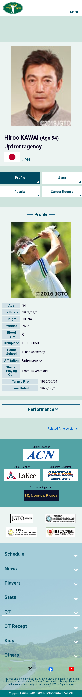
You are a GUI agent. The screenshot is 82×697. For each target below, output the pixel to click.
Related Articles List (61, 428)
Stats (62, 178)
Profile (20, 178)
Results (20, 192)
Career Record (62, 192)
